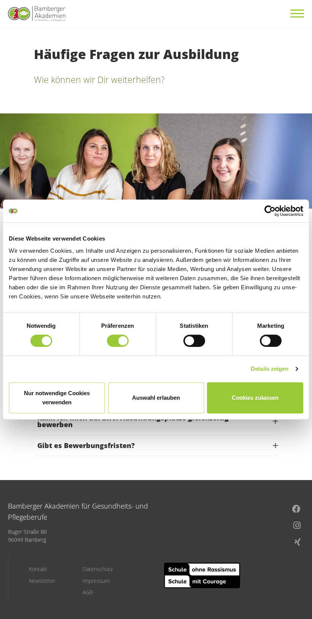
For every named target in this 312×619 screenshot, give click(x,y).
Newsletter (42, 581)
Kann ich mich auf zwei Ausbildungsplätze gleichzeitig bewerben (133, 421)
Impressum (96, 581)
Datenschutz (98, 569)
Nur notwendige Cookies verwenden (57, 397)
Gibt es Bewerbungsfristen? (86, 445)
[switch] (118, 341)
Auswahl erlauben (156, 397)
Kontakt (38, 569)
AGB (88, 592)
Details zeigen (269, 368)
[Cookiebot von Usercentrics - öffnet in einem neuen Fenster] (270, 211)
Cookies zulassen (255, 397)
